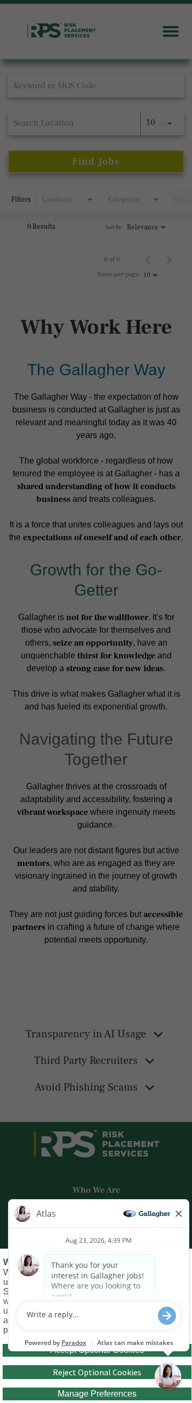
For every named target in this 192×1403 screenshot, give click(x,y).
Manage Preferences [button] (97, 1393)
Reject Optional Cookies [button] (97, 1372)
